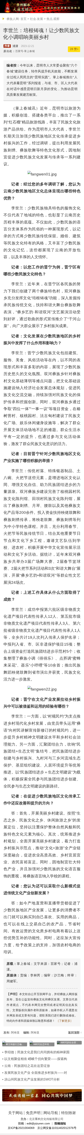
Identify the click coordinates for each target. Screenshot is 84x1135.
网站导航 (50, 1113)
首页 (23, 19)
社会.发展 (36, 19)
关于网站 (15, 1113)
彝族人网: (13, 19)
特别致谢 (68, 1113)
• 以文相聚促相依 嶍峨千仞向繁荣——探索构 (34, 1059)
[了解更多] (64, 1020)
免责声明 (33, 1113)
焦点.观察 (53, 19)
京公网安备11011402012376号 (56, 1128)
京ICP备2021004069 (21, 1128)
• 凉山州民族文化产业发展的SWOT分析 (31, 1079)
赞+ (74, 49)
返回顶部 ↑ (75, 1032)
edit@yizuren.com (38, 1123)
